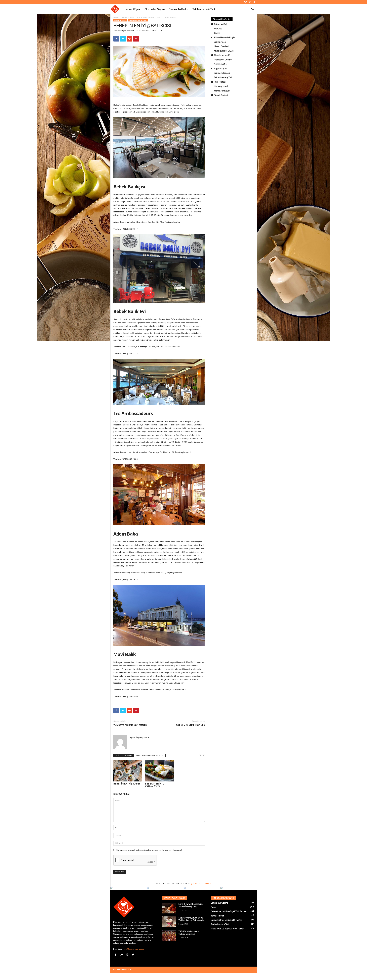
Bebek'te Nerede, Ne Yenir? (145, 17)
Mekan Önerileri (221, 46)
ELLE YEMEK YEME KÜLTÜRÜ (190, 724)
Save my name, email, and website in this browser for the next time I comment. (149, 850)
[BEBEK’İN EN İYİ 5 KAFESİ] (127, 770)
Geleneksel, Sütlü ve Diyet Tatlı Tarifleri (228, 911)
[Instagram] (250, 2)
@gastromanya (201, 883)
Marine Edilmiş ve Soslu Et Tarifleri (226, 920)
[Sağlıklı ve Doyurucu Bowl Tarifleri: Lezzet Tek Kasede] (169, 921)
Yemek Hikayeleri (222, 91)
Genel (217, 33)
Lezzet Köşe (220, 42)
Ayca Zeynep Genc (129, 31)
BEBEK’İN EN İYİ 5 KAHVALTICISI (154, 785)
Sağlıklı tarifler (220, 64)
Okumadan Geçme (155, 9)
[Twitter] (254, 2)
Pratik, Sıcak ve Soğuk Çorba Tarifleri (227, 928)
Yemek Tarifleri (177, 9)
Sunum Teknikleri (222, 73)
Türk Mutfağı (220, 82)
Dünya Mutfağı (220, 24)
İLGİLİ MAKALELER (124, 756)
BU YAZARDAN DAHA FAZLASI (149, 756)
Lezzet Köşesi (132, 9)
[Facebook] (241, 2)
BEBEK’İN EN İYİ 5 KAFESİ (127, 783)
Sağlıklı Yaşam (220, 68)
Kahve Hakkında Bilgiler (225, 37)
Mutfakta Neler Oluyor (224, 51)
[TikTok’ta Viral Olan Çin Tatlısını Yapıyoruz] (169, 935)
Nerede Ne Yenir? (128, 17)
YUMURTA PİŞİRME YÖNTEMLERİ (130, 724)
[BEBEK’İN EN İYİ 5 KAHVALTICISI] (159, 770)
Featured (218, 28)
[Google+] (245, 2)
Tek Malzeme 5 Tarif (203, 9)
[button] (252, 9)
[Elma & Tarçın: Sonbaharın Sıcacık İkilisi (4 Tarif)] (169, 908)
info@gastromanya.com (134, 949)
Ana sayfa (116, 17)
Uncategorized (221, 86)
